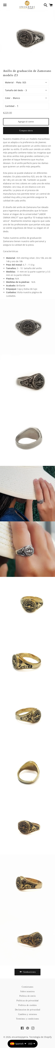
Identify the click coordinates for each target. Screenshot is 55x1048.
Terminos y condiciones (27, 1019)
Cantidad (9, 106)
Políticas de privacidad (27, 1000)
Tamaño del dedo (14, 90)
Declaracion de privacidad (27, 1010)
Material (9, 82)
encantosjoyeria (20, 1037)
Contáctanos (27, 987)
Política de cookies (27, 1005)
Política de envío (27, 996)
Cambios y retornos (27, 1014)
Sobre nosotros (27, 991)
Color (7, 98)
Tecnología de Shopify (40, 1037)
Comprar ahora (26, 130)
